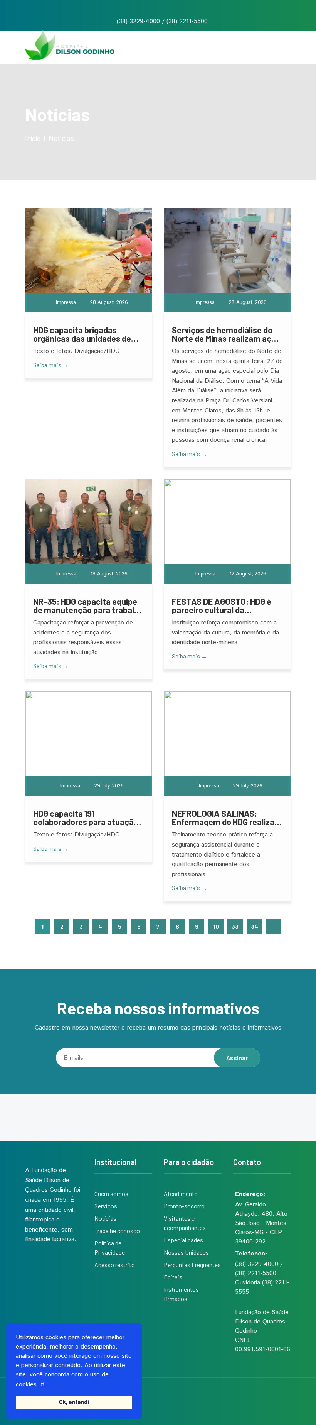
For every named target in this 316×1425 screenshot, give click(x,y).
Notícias (105, 1218)
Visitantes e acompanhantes (185, 1223)
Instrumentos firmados (181, 1294)
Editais (173, 1277)
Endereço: (250, 1193)
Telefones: (251, 1253)
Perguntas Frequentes (192, 1264)
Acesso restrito (114, 1264)
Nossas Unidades (186, 1252)
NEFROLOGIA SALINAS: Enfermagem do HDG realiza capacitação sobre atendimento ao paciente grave (223, 817)
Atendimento (181, 1193)
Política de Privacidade (109, 1247)
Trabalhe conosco (117, 1230)
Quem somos (111, 1193)
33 (235, 926)
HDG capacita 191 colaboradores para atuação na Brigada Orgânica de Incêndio (85, 817)
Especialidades (183, 1239)
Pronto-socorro (184, 1206)
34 (254, 926)
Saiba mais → (51, 364)
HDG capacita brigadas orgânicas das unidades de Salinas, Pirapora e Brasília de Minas (87, 334)
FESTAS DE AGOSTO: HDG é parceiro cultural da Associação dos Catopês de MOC (223, 605)
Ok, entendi (74, 1402)
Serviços (105, 1206)
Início (32, 138)
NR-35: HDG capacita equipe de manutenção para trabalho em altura (88, 605)
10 (216, 926)
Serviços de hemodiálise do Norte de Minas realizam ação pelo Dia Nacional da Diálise (226, 334)
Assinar (237, 1057)
